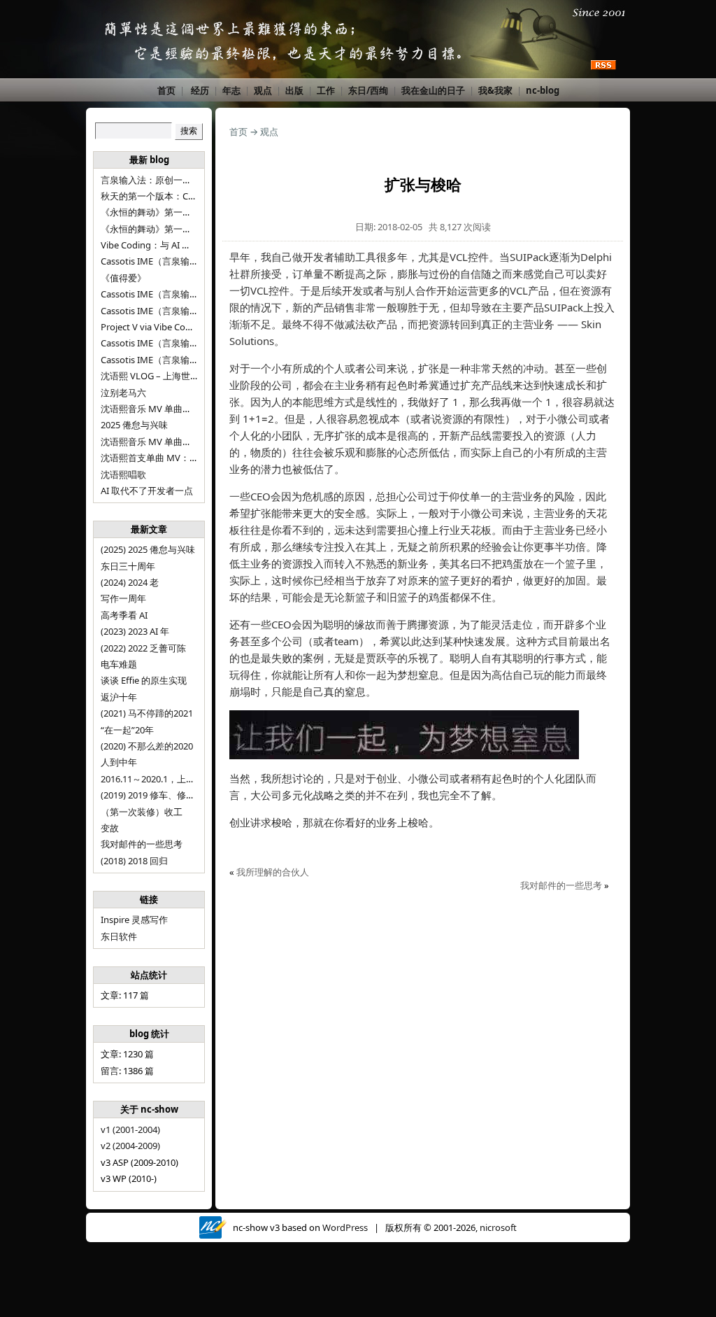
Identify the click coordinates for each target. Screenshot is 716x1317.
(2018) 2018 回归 (134, 860)
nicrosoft (498, 1227)
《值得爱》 (123, 278)
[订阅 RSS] (603, 65)
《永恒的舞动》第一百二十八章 (164, 212)
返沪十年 (119, 697)
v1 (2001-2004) (130, 1129)
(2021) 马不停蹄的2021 (147, 713)
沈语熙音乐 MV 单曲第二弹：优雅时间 (178, 441)
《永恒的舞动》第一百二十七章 (164, 229)
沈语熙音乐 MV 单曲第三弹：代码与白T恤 (185, 408)
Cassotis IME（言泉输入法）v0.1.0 (171, 310)
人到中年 (119, 762)
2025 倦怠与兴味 (134, 424)
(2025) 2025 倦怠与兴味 (148, 549)
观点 (263, 90)
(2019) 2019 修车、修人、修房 (161, 795)
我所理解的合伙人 (272, 872)
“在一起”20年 (127, 730)
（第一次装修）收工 (141, 811)
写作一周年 (123, 598)
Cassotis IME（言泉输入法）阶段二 (172, 343)
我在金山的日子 (433, 90)
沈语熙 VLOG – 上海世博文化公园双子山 (182, 375)
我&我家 (495, 90)
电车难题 (119, 664)
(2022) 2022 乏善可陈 (143, 648)
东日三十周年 (128, 566)
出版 (294, 90)
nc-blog (542, 90)
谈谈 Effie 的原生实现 (144, 680)
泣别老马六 (123, 392)
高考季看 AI (124, 615)
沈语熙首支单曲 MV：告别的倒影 (168, 457)
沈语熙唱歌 (123, 474)
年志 (231, 90)
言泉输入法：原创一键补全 (155, 180)
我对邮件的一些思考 (141, 844)
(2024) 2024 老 (130, 582)
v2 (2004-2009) (130, 1145)
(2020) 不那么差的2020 (147, 746)
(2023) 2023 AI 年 (135, 631)
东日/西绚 (368, 90)
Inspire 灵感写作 (134, 919)
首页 (166, 90)
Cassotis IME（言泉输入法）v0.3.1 (171, 261)
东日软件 (119, 936)
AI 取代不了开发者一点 (147, 490)
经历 (200, 90)
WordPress (345, 1227)
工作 (326, 90)
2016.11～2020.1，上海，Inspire (167, 779)
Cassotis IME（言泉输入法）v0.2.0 (171, 294)
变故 (110, 828)
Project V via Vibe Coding (152, 327)
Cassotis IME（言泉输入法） (159, 359)
